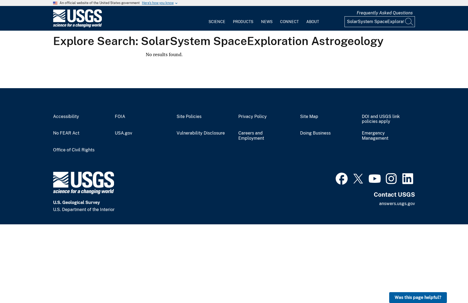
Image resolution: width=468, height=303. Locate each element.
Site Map (309, 116)
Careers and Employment (251, 136)
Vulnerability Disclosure (201, 133)
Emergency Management (375, 136)
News (266, 22)
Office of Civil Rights (74, 150)
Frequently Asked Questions (385, 12)
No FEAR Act (66, 133)
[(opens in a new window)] (341, 177)
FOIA (120, 116)
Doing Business (315, 133)
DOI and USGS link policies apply (381, 119)
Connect (289, 22)
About (312, 22)
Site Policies (189, 116)
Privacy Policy (252, 116)
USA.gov (123, 133)
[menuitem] (217, 18)
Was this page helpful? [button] (418, 297)
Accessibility (66, 116)
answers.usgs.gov (397, 203)
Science (217, 22)
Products (243, 22)
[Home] (77, 26)
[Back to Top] (448, 283)
